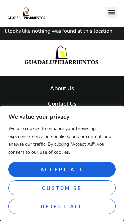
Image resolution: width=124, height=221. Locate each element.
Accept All (62, 169)
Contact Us (62, 103)
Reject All (62, 206)
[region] (62, 163)
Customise (62, 188)
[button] (111, 12)
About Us (62, 88)
